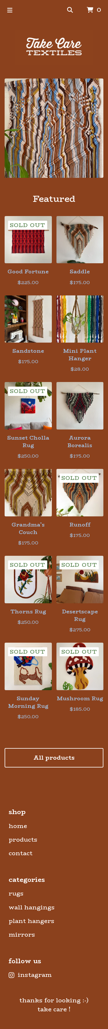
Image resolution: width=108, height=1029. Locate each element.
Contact (21, 853)
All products (54, 757)
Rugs (16, 893)
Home (18, 826)
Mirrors (22, 934)
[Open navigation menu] (10, 10)
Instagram (35, 974)
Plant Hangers (31, 921)
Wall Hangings (32, 907)
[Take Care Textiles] (54, 47)
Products (23, 839)
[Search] (70, 10)
